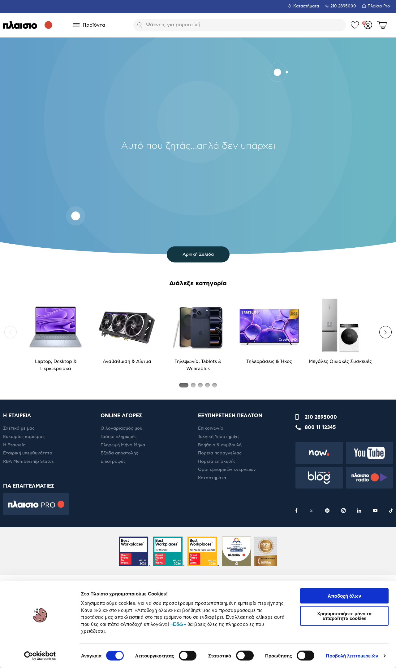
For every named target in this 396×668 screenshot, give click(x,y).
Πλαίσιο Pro (379, 6)
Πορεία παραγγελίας (220, 453)
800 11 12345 (320, 427)
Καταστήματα (306, 6)
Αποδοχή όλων (344, 596)
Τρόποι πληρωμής (119, 437)
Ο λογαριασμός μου (121, 428)
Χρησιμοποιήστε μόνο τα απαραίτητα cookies (344, 616)
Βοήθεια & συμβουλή (220, 445)
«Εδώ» (178, 623)
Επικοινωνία (210, 428)
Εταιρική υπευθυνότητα (27, 453)
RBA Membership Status (28, 461)
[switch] (187, 656)
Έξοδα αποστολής (119, 453)
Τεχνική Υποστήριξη (218, 437)
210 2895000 (321, 417)
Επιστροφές (113, 461)
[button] (10, 332)
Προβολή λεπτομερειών (352, 655)
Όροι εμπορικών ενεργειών (227, 469)
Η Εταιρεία (14, 445)
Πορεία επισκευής (217, 461)
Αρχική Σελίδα (198, 254)
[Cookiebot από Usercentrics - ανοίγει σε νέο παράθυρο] (40, 656)
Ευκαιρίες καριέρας (24, 437)
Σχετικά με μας (19, 428)
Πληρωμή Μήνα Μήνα (123, 445)
